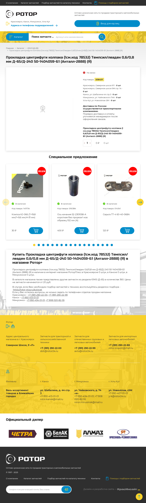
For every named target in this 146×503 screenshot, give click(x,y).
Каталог (18, 37)
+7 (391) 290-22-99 (58, 295)
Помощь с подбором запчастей (114, 3)
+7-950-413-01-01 (30, 297)
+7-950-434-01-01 (36, 300)
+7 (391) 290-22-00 (37, 295)
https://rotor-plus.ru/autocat (27, 289)
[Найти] (102, 37)
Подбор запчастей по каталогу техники (61, 3)
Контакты (87, 3)
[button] (34, 245)
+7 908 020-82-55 (55, 300)
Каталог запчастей (30, 3)
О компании (12, 3)
